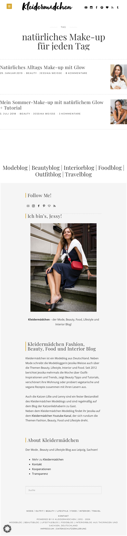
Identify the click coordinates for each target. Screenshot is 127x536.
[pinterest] (102, 7)
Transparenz (40, 474)
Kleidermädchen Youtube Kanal (51, 416)
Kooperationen (41, 469)
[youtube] (86, 7)
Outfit (39, 511)
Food (73, 511)
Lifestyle (62, 511)
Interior (84, 511)
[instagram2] (91, 7)
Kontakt (37, 464)
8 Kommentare (76, 73)
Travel (96, 511)
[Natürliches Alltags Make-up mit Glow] (118, 76)
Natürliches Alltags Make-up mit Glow (42, 67)
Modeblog (15, 167)
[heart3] (49, 206)
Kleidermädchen (53, 459)
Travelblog (78, 174)
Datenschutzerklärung (71, 529)
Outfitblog (48, 174)
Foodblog (110, 167)
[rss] (112, 7)
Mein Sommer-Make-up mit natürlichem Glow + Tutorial (52, 105)
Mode (29, 511)
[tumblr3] (117, 7)
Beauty (31, 73)
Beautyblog (46, 167)
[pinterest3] (44, 206)
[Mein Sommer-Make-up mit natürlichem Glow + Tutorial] (118, 111)
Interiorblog (79, 167)
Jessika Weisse (51, 73)
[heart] (107, 7)
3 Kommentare (70, 113)
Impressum (47, 529)
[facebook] (96, 7)
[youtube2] (28, 206)
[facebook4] (38, 206)
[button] (7, 528)
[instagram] (33, 206)
